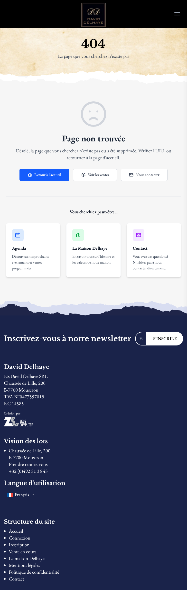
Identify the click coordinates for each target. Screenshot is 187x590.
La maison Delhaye (27, 558)
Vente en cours (22, 551)
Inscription (19, 544)
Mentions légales (24, 565)
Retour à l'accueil (47, 174)
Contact (16, 579)
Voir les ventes (98, 174)
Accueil (16, 531)
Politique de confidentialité (34, 572)
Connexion (19, 538)
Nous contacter (147, 174)
